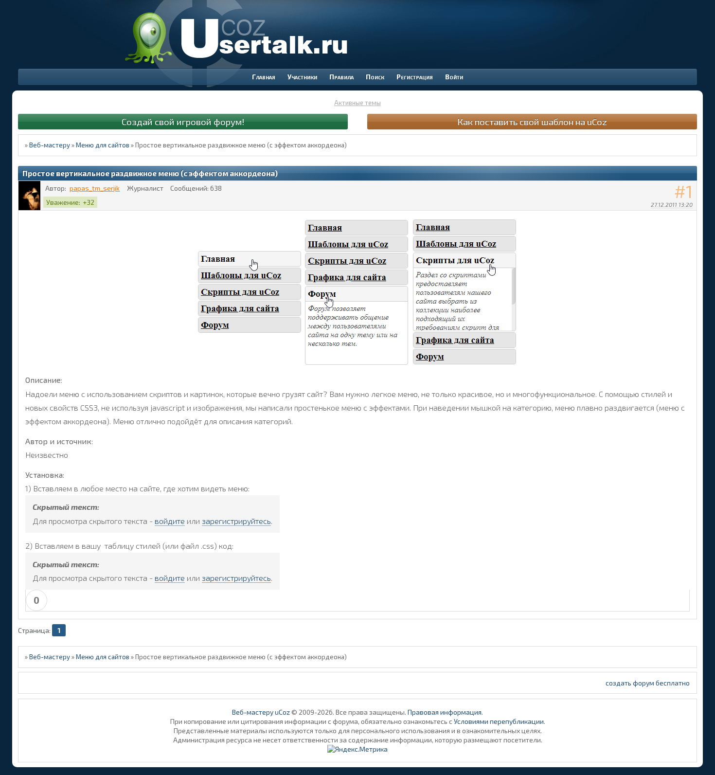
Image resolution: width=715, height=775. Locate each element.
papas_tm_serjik (95, 188)
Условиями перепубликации (499, 721)
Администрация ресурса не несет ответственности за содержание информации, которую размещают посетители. (357, 740)
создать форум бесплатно (648, 683)
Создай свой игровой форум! (183, 121)
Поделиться (690, 217)
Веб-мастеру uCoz (261, 712)
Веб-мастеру (49, 145)
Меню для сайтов (102, 145)
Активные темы (357, 103)
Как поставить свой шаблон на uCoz (532, 121)
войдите (170, 520)
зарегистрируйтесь (236, 520)
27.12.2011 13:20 (672, 204)
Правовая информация (445, 712)
